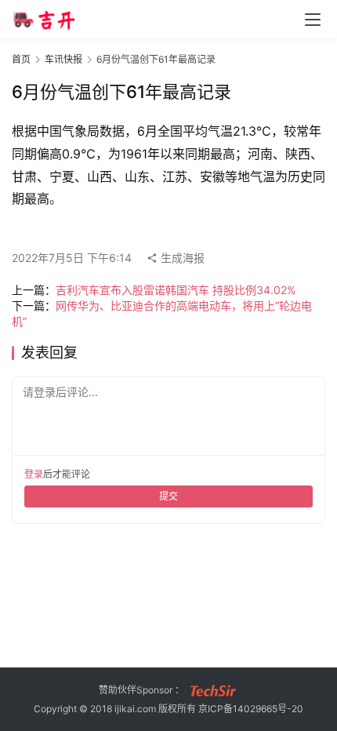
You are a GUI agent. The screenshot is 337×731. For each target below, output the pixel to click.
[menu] (312, 19)
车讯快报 (63, 59)
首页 (21, 59)
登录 (33, 474)
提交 (168, 496)
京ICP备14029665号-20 (250, 709)
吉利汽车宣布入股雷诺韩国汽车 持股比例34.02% (175, 289)
